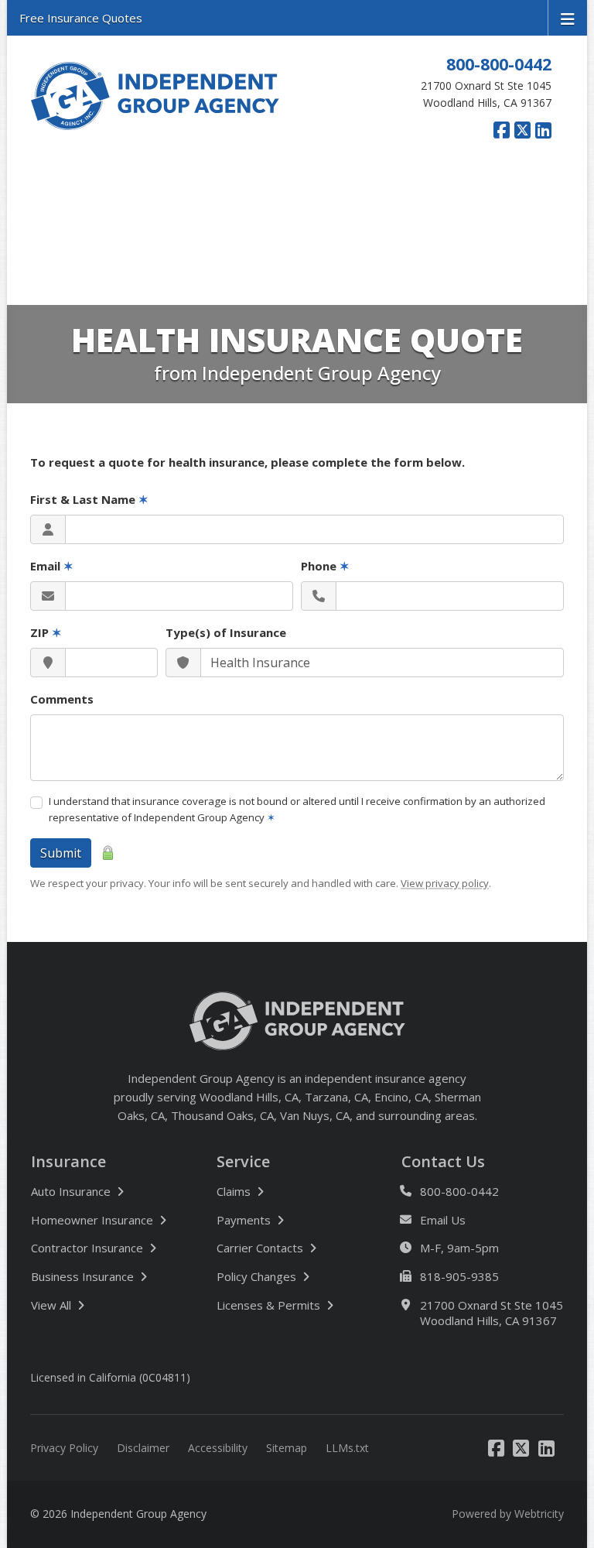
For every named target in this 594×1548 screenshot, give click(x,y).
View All (102, 1304)
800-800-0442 (498, 64)
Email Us (443, 1220)
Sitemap (286, 1447)
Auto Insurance (71, 1191)
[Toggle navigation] (567, 18)
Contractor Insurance (87, 1247)
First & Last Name (89, 499)
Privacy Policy (64, 1447)
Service (243, 1161)
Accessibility (218, 1447)
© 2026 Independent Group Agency (118, 1513)
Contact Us (443, 1161)
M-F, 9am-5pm (459, 1247)
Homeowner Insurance (92, 1220)
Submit (60, 852)
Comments (62, 699)
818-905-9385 (459, 1276)
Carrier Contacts (260, 1247)
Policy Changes (256, 1276)
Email (51, 566)
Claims (234, 1191)
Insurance (68, 1161)
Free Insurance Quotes (80, 18)
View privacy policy (445, 883)
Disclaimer (143, 1447)
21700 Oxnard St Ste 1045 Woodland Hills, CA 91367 (491, 1313)
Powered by (508, 1513)
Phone (325, 566)
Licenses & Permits (268, 1305)
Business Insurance (82, 1276)
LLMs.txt (347, 1447)
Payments (244, 1220)
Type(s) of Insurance (226, 632)
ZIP (46, 632)
